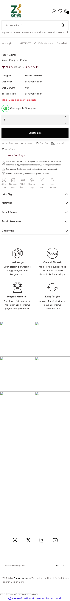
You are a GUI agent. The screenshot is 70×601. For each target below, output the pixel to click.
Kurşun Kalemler (33, 75)
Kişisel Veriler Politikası (16, 513)
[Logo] (16, 11)
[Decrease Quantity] (66, 123)
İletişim (8, 466)
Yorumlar (6, 202)
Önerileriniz (8, 230)
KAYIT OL (60, 565)
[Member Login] (54, 11)
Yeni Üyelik (9, 438)
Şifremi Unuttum (13, 448)
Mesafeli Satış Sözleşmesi (18, 499)
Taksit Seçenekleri (11, 221)
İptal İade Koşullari (14, 508)
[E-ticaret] (35, 598)
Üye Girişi (9, 443)
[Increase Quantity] (66, 116)
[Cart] (66, 11)
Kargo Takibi (11, 481)
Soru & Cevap (9, 212)
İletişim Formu (12, 471)
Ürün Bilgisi (7, 194)
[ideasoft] (15, 598)
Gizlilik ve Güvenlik (14, 504)
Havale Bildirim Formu (16, 476)
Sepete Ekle (35, 132)
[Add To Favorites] (9, 143)
